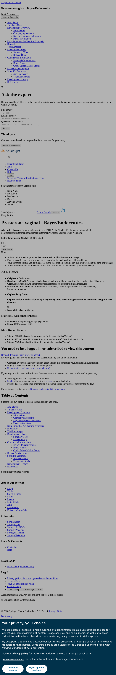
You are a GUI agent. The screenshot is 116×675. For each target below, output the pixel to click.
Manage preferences (13, 659)
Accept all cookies (13, 668)
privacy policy (20, 653)
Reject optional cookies (36, 668)
